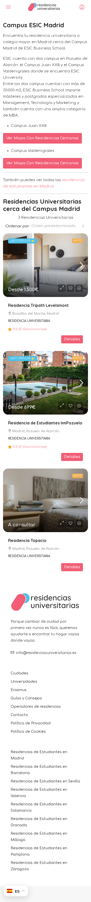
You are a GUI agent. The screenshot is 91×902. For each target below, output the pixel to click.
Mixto (77, 240)
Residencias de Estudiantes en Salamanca (39, 807)
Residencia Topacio (27, 540)
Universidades (24, 682)
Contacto (19, 715)
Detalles (72, 339)
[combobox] (58, 226)
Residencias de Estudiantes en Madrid (39, 755)
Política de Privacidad (31, 723)
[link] (45, 265)
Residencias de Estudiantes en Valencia (39, 793)
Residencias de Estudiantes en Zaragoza (39, 866)
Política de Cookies (28, 731)
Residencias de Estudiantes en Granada (39, 822)
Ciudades (19, 673)
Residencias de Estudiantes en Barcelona (39, 770)
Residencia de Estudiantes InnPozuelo (45, 422)
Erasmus (19, 690)
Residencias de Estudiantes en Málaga (39, 837)
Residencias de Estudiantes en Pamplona (39, 851)
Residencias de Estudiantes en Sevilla (45, 781)
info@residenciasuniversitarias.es (46, 653)
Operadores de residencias (36, 706)
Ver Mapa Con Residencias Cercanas (42, 138)
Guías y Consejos (26, 698)
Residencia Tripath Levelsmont (38, 305)
